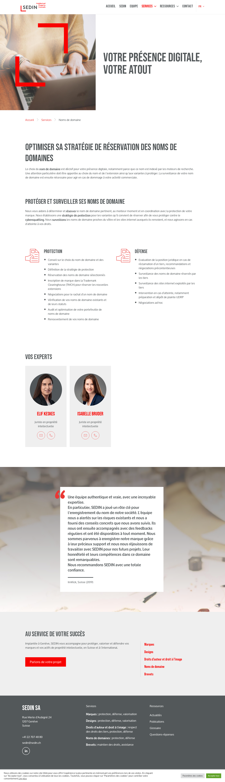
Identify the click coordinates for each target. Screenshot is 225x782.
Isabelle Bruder (90, 414)
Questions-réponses (162, 734)
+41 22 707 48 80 (32, 737)
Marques (149, 644)
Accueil (111, 6)
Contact (187, 6)
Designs (148, 652)
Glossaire (155, 728)
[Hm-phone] (51, 435)
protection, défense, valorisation (111, 714)
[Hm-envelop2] (41, 435)
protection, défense (110, 738)
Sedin (122, 6)
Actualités (156, 715)
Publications (157, 721)
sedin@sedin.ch (31, 743)
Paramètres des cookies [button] (193, 776)
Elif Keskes (46, 414)
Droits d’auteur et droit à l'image (163, 659)
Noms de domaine (154, 666)
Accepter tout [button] (213, 776)
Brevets (148, 674)
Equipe (134, 6)
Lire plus (23, 778)
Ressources (167, 6)
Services (147, 6)
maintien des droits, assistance (110, 744)
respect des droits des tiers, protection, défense (111, 729)
